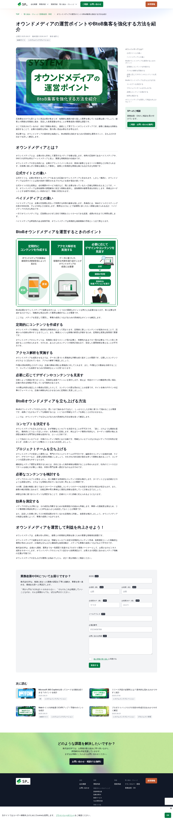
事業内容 (42, 4)
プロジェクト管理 (144, 717)
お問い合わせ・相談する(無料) (86, 761)
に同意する (105, 659)
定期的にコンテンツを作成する (138, 67)
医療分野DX (97, 794)
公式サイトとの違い (134, 53)
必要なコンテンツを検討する (137, 92)
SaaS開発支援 (98, 801)
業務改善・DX (130, 788)
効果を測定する (132, 96)
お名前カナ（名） (128, 601)
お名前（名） (126, 587)
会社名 (91, 576)
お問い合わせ (84, 788)
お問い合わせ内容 (95, 636)
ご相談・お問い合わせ (91, 4)
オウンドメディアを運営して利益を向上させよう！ (141, 101)
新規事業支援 (97, 791)
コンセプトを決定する (135, 84)
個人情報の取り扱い (101, 659)
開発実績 (54, 4)
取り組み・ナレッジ (66, 4)
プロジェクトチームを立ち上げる (139, 88)
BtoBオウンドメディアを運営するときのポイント (140, 62)
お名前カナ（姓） (95, 601)
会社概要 (34, 4)
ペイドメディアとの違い (136, 57)
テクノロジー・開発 (132, 784)
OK (168, 815)
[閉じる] (171, 808)
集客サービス (97, 798)
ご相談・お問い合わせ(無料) (141, 124)
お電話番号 (93, 625)
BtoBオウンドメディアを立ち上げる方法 (140, 80)
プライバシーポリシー (65, 815)
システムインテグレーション (39, 40)
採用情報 (151, 4)
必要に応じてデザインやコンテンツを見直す (141, 75)
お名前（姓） (94, 587)
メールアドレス (94, 614)
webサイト (21, 40)
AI (40, 699)
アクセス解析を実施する (136, 70)
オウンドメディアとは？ (134, 49)
